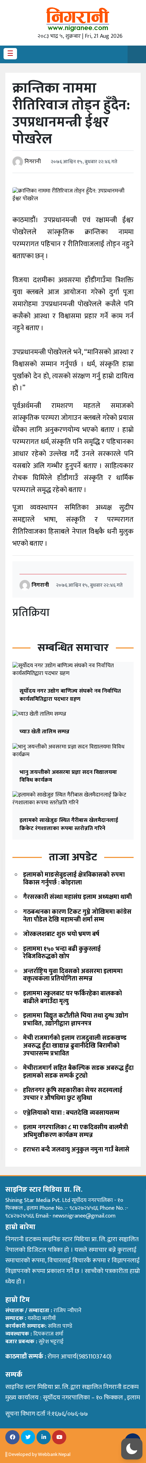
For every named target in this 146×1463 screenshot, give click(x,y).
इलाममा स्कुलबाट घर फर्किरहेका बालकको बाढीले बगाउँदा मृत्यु (72, 997)
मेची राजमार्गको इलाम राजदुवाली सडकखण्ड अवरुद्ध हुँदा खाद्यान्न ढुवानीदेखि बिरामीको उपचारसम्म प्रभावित (75, 1046)
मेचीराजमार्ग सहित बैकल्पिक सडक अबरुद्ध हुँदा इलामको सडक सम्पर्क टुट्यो (78, 1072)
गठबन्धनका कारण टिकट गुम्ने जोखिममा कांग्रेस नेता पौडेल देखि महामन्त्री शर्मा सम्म (77, 916)
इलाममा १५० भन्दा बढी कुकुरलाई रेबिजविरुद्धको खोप (62, 953)
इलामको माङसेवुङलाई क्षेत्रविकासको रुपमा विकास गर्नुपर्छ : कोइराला (74, 879)
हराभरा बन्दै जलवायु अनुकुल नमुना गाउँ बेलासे (76, 1149)
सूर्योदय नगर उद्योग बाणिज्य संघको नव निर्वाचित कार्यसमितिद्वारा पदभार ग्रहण (70, 695)
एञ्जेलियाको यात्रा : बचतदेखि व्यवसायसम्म (71, 1113)
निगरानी (32, 161)
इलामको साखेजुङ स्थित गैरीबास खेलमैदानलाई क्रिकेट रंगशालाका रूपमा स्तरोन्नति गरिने (68, 824)
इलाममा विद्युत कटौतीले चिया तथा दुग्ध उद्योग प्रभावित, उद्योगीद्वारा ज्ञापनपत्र (75, 1020)
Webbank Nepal (54, 1454)
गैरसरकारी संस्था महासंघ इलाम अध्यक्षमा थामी (77, 897)
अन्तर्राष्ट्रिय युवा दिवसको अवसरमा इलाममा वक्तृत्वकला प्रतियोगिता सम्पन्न (73, 975)
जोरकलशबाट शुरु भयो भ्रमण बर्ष (61, 934)
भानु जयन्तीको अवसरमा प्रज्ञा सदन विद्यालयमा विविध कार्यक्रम (68, 776)
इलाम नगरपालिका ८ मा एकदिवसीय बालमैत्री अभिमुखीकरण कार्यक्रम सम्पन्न (75, 1131)
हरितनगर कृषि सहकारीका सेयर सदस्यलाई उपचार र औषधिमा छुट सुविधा (72, 1094)
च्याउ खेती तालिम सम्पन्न (44, 731)
